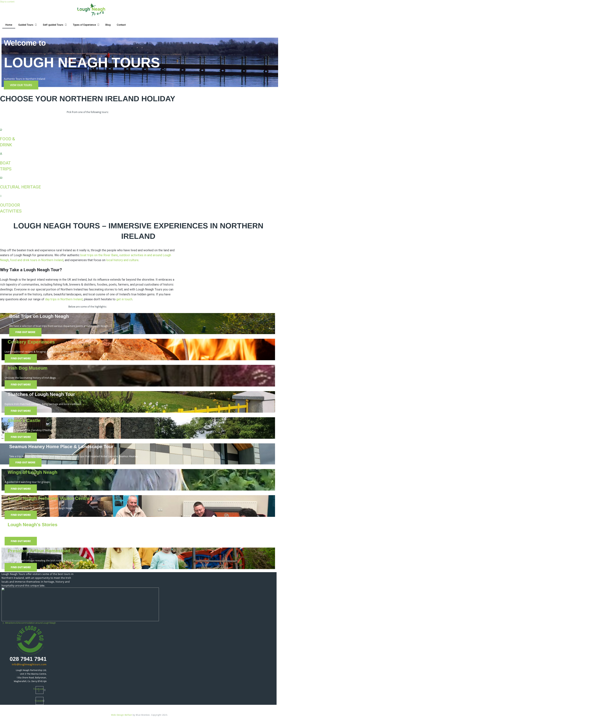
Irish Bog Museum (27, 368)
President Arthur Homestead (39, 550)
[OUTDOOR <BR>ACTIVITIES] (1, 196)
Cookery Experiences (31, 341)
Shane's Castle (24, 420)
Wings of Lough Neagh (32, 472)
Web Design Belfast (121, 714)
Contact (121, 24)
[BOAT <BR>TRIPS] (1, 154)
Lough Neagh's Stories (32, 524)
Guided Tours (25, 24)
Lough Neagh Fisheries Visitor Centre (49, 498)
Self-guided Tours (53, 24)
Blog (108, 24)
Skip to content (7, 1)
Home (8, 24)
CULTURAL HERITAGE (20, 186)
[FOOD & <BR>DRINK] (1, 129)
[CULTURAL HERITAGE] (1, 178)
